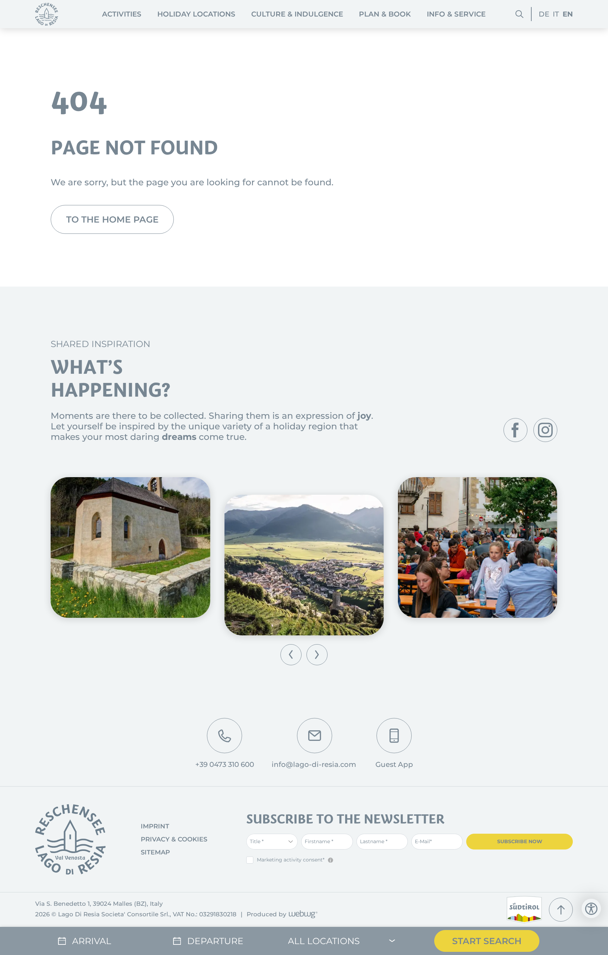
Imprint (155, 826)
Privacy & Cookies (174, 839)
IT (556, 14)
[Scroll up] (561, 910)
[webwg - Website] (302, 915)
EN (568, 14)
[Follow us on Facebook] (515, 430)
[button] (291, 654)
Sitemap (155, 852)
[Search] (519, 14)
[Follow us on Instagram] (545, 430)
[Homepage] (46, 14)
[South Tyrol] (524, 910)
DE (544, 14)
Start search (486, 941)
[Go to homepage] (70, 839)
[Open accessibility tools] (591, 908)
